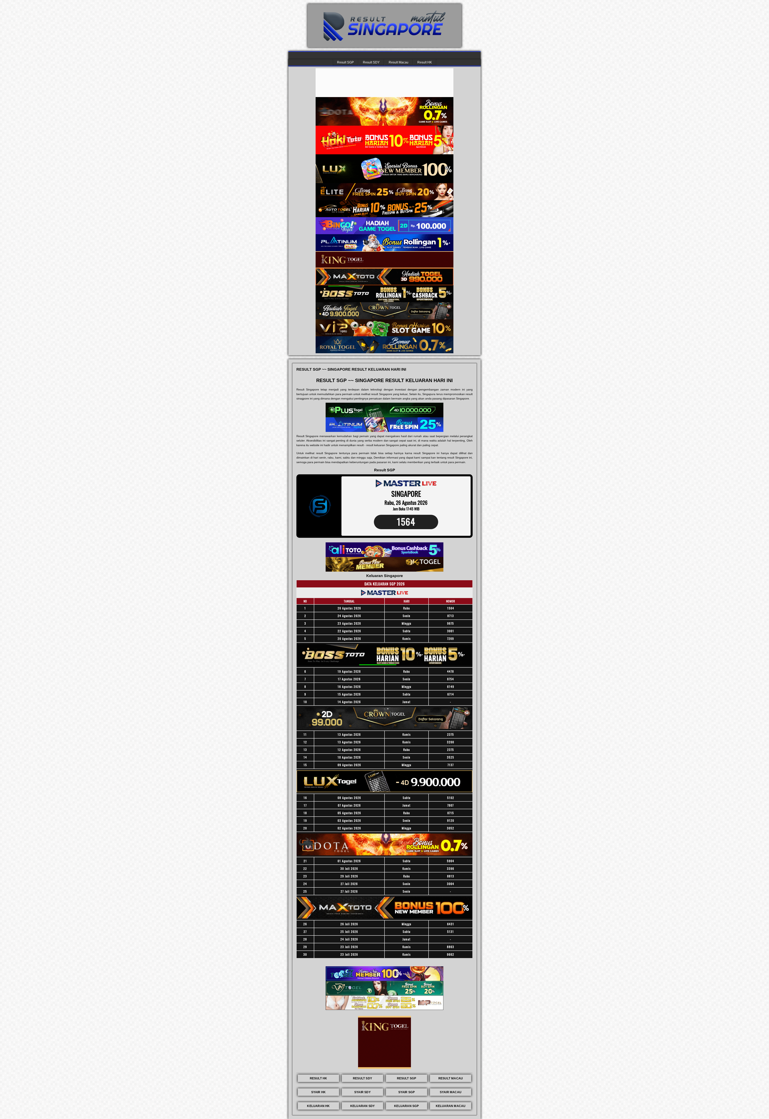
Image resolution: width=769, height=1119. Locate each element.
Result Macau (398, 62)
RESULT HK (318, 1078)
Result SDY (371, 62)
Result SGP (345, 62)
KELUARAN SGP (406, 1106)
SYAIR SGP (406, 1092)
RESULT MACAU (450, 1078)
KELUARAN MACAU (451, 1106)
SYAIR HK (318, 1092)
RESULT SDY (362, 1078)
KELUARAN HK (318, 1106)
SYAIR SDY (362, 1092)
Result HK (424, 62)
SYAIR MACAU (450, 1092)
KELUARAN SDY (362, 1106)
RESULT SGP (406, 1078)
